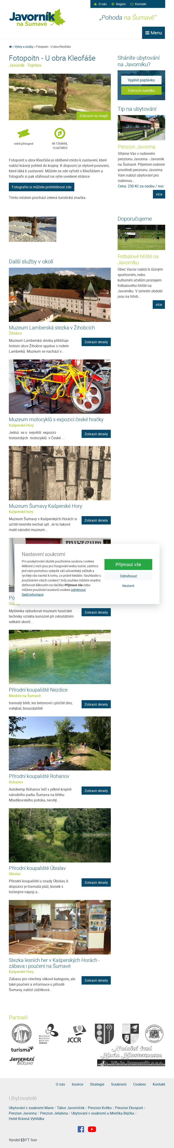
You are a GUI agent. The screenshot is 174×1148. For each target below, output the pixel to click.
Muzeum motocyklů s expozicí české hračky (56, 419)
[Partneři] (21, 1033)
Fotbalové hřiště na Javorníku (138, 259)
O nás (103, 4)
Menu (156, 33)
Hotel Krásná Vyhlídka (26, 1118)
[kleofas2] (60, 96)
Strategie (97, 1084)
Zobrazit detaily (96, 342)
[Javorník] (92, 1129)
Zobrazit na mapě (94, 115)
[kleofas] (32, 229)
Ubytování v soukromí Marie (31, 1107)
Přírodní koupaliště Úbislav (37, 868)
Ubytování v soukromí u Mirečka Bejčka (102, 1113)
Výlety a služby (23, 47)
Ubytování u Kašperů (140, 146)
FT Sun (31, 1139)
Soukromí (118, 1084)
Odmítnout (128, 575)
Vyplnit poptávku (141, 80)
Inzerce (77, 1084)
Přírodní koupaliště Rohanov (39, 776)
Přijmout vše (128, 564)
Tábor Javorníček (71, 1107)
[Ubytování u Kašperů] (141, 127)
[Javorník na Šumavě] (10, 47)
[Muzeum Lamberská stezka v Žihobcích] (60, 294)
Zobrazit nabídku (141, 90)
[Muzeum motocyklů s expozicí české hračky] (60, 386)
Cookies (139, 1084)
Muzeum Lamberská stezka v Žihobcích (52, 327)
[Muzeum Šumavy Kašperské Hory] (60, 472)
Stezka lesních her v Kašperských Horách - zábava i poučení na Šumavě (54, 963)
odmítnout (78, 590)
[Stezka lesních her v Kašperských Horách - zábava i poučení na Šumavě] (60, 926)
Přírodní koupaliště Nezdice (38, 689)
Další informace (33, 594)
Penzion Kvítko (100, 1107)
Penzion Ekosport (129, 1107)
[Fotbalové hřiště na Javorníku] (141, 237)
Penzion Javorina (23, 1113)
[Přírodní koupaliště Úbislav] (60, 834)
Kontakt (140, 4)
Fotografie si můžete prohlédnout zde (41, 186)
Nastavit (128, 585)
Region (121, 4)
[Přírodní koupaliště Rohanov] (60, 743)
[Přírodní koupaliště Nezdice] (60, 656)
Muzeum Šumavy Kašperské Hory (45, 506)
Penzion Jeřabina (54, 1113)
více (159, 194)
